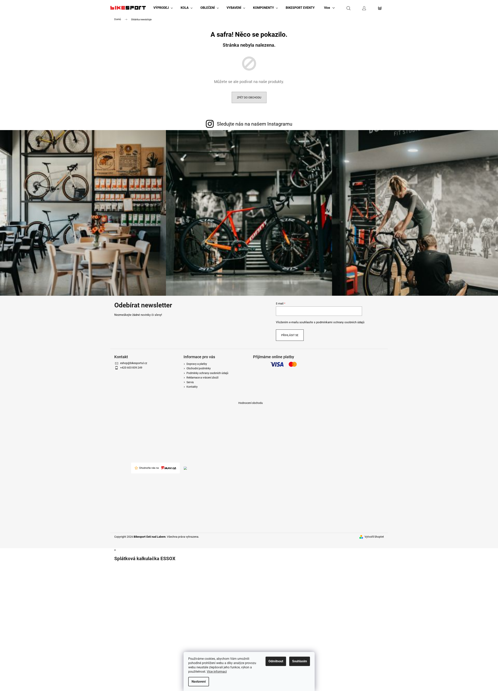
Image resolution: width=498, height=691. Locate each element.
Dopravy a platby (196, 363)
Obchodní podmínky (198, 368)
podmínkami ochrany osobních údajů (340, 322)
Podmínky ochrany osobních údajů (207, 373)
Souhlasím (299, 661)
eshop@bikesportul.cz (133, 363)
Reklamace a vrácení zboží (202, 377)
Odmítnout (275, 661)
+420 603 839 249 (131, 367)
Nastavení (199, 681)
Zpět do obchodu (249, 97)
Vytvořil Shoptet (374, 536)
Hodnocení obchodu (250, 402)
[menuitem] (163, 8)
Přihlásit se (289, 335)
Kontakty (192, 386)
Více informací (217, 671)
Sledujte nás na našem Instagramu (254, 124)
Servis (190, 382)
